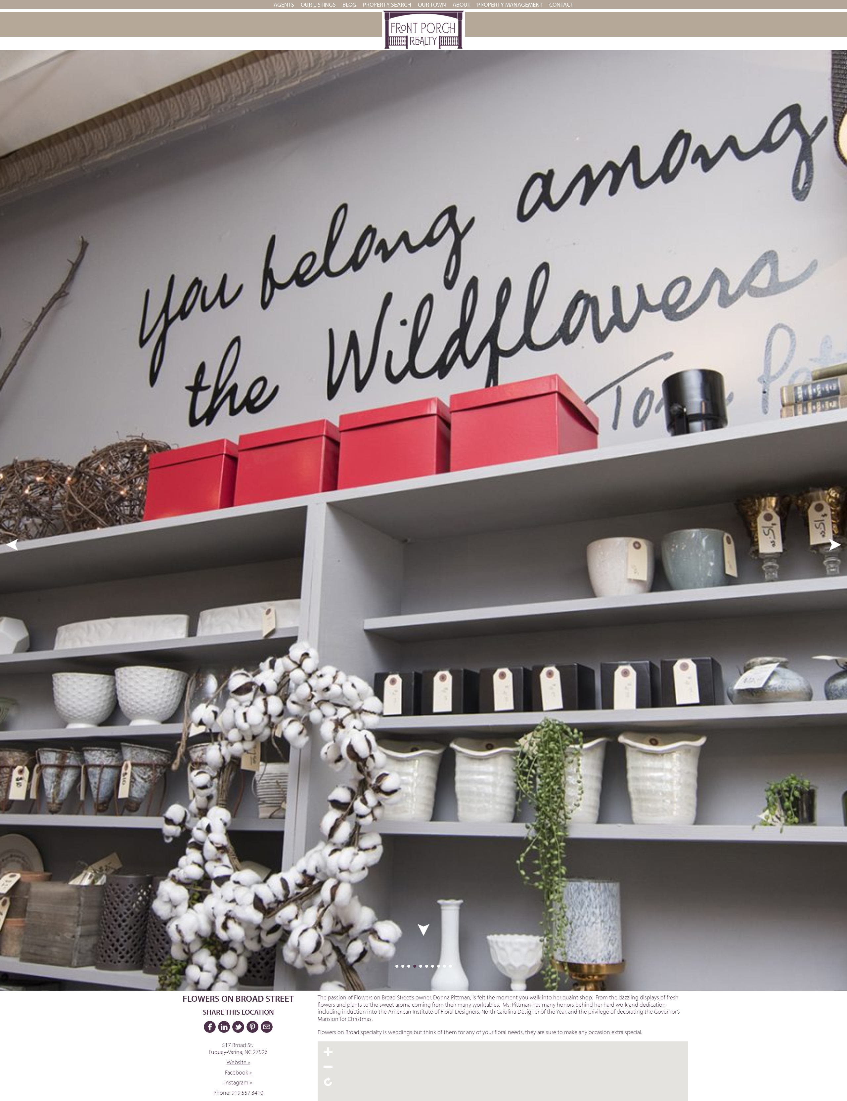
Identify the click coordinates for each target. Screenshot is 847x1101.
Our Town (432, 4)
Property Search (387, 4)
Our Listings (318, 4)
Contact (561, 4)
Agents (284, 4)
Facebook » (238, 1072)
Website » (238, 1062)
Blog (349, 4)
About (461, 4)
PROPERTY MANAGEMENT (510, 4)
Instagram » (238, 1082)
